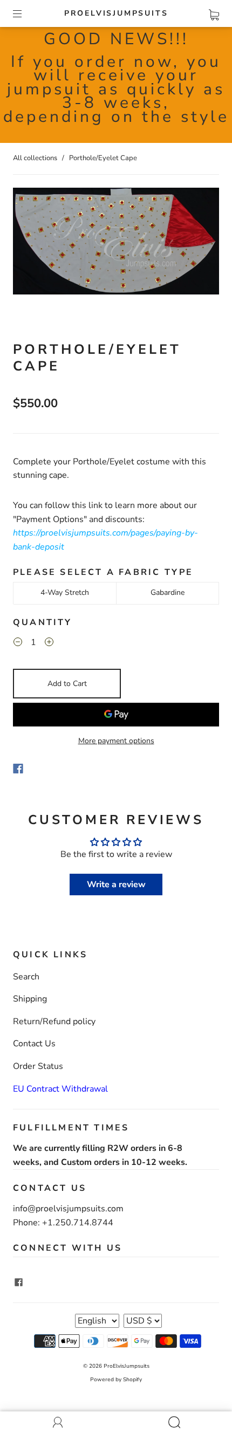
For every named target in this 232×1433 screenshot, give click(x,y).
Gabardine (168, 592)
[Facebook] (18, 768)
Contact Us (34, 1044)
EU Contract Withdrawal (60, 1089)
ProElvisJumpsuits (116, 13)
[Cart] (214, 13)
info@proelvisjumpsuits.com (68, 1209)
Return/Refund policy (54, 1021)
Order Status (38, 1066)
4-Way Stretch (64, 592)
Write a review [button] (116, 884)
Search (26, 977)
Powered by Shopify (116, 1379)
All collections (35, 158)
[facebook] (18, 1282)
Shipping (30, 999)
